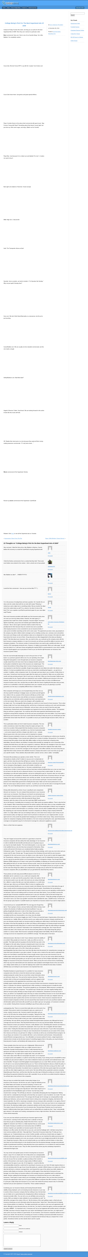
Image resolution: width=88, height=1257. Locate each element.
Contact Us (24, 7)
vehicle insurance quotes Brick (55, 795)
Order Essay (74, 40)
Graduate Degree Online (77, 30)
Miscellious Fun (52, 33)
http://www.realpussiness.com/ (55, 1123)
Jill (48, 580)
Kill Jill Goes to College (77, 37)
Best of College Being (15, 7)
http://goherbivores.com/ (54, 844)
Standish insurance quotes (54, 729)
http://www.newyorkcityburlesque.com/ (57, 910)
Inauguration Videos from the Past (13, 538)
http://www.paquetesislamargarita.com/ (57, 1013)
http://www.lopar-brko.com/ (54, 661)
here (12, 533)
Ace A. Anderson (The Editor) (56, 24)
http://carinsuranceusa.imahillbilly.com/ (57, 1158)
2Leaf (18, 1254)
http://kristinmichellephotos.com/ (56, 696)
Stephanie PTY (51, 566)
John (49, 553)
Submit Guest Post (32, 7)
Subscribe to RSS (80, 7)
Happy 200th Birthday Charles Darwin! (55, 538)
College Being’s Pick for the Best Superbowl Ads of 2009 (24, 24)
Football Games (75, 27)
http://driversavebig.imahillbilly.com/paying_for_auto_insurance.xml (64, 1193)
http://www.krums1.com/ (54, 976)
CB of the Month (56, 31)
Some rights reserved (26, 1254)
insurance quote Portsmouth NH (56, 762)
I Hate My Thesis (75, 33)
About (8, 7)
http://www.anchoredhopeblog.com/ (56, 943)
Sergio (49, 607)
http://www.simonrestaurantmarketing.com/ (58, 1086)
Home (4, 7)
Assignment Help (75, 23)
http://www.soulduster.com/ (54, 1050)
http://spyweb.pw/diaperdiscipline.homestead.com (60, 830)
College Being (10, 3)
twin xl (49, 593)
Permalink (50, 555)
